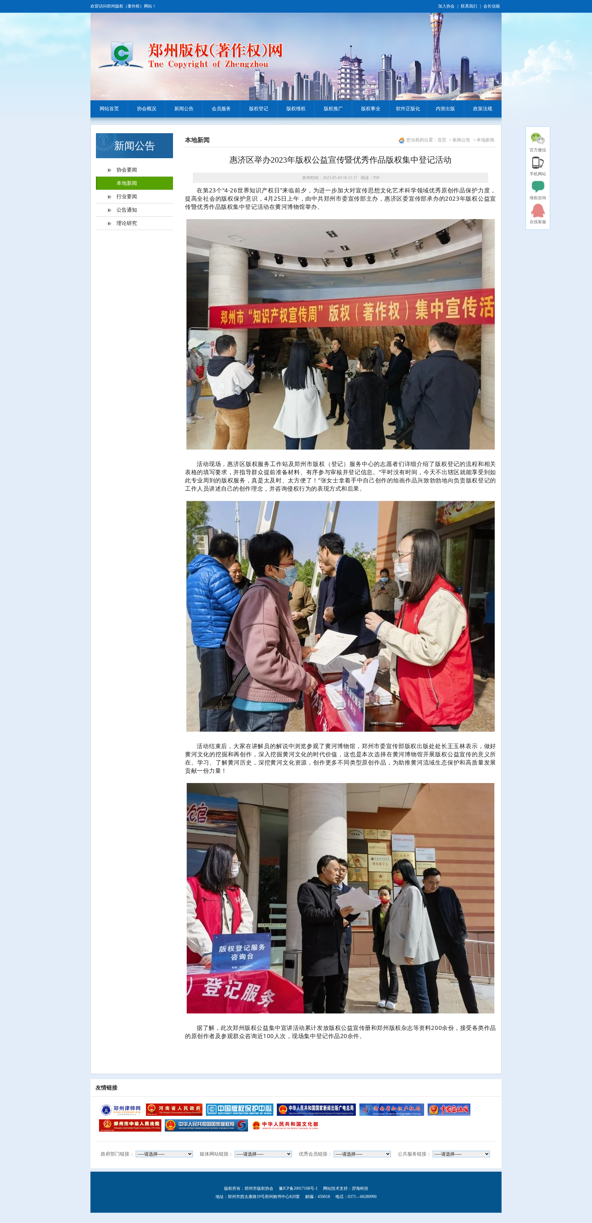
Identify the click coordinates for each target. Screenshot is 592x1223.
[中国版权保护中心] (240, 1110)
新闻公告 (184, 108)
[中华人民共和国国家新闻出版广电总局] (316, 1110)
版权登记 (258, 108)
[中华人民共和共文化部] (285, 1125)
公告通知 (126, 210)
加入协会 (446, 6)
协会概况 (146, 108)
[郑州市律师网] (121, 1110)
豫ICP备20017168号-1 (298, 1188)
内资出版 (445, 108)
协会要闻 (126, 170)
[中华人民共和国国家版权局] (206, 1125)
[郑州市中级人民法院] (130, 1125)
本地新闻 (126, 183)
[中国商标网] (449, 1110)
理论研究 (126, 223)
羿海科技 (360, 1188)
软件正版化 (408, 108)
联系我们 (469, 6)
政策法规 (482, 108)
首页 (441, 139)
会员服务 (221, 108)
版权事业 (370, 108)
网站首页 (109, 108)
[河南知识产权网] (391, 1110)
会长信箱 (491, 6)
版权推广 (333, 108)
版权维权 (296, 108)
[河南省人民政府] (174, 1110)
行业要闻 (126, 196)
